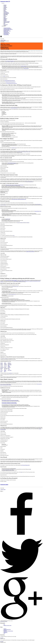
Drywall (5, 8)
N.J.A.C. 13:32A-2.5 (5, 358)
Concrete (5, 6)
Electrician (5, 9)
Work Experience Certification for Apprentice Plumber (9, 402)
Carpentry (5, 5)
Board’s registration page (12, 294)
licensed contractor (26, 68)
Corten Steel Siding (6, 34)
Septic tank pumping (6, 22)
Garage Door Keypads (7, 33)
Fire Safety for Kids (6, 30)
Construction (5, 7)
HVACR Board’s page (15, 286)
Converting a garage (6, 32)
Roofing (5, 20)
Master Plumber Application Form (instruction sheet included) (10, 400)
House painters (6, 14)
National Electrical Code (38, 211)
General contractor (6, 12)
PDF (4, 76)
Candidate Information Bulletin (30, 251)
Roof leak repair (6, 31)
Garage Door (5, 11)
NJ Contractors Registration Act (29, 181)
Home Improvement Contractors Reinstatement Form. (19, 199)
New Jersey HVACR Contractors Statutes (11, 280)
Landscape (5, 16)
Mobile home (5, 18)
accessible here (10, 373)
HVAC (5, 15)
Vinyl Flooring (6, 24)
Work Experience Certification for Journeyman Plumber (9, 403)
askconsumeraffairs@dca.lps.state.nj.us (9, 80)
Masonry (5, 17)
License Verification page (14, 107)
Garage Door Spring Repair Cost (8, 29)
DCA (40, 176)
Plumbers (5, 19)
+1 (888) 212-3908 (2, 40)
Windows (5, 25)
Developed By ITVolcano (3, 621)
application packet (14, 147)
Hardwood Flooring (6, 13)
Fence (4, 10)
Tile (4, 23)
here (13, 235)
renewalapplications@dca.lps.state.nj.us (11, 83)
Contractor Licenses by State (7, 28)
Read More (1, 641)
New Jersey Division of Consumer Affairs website (23, 151)
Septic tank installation (7, 21)
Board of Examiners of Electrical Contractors (23, 222)
